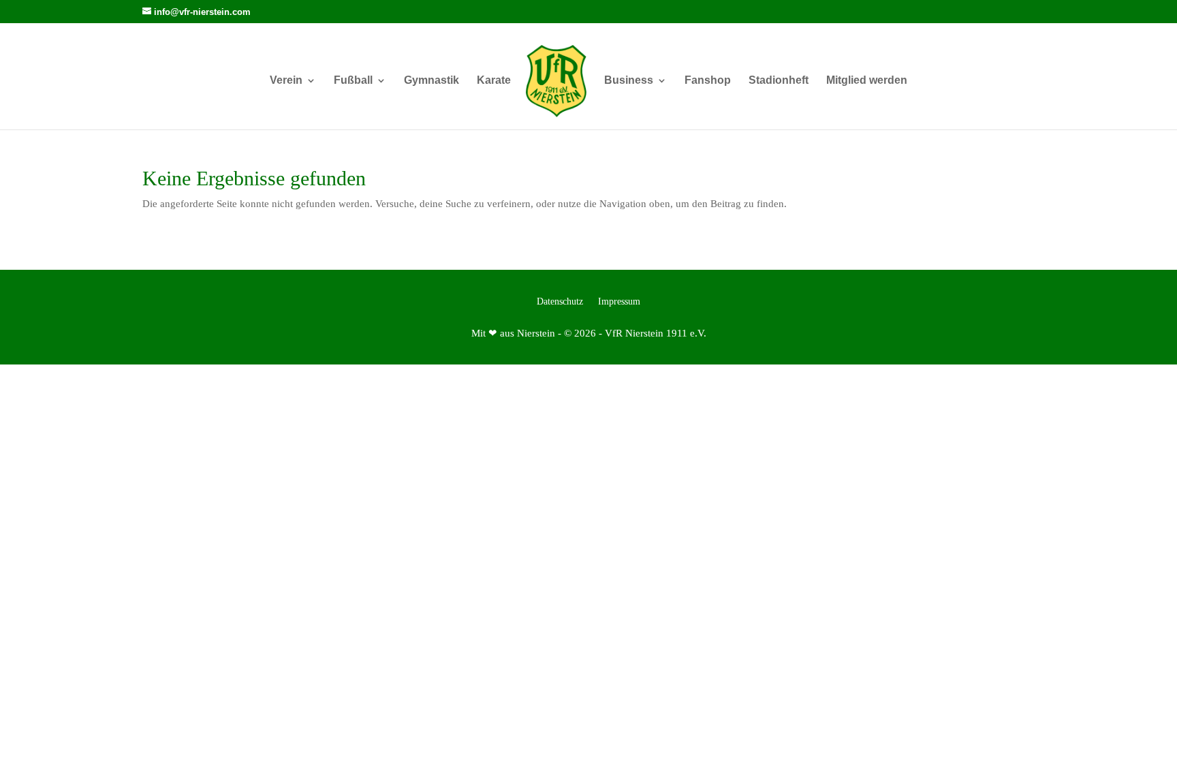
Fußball (353, 81)
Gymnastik (431, 81)
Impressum (619, 302)
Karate (494, 81)
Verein (286, 81)
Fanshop (708, 81)
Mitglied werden (866, 81)
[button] (1147, 731)
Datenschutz (560, 302)
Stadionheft (779, 81)
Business (628, 81)
